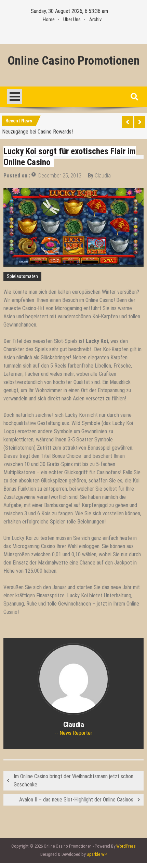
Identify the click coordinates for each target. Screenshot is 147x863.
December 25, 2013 (59, 175)
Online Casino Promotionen (74, 61)
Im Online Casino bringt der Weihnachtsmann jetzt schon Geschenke (73, 780)
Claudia (103, 175)
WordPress (126, 846)
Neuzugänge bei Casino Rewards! (37, 130)
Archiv (95, 19)
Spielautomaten (22, 276)
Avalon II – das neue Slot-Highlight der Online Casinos (76, 799)
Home (49, 19)
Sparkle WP (96, 854)
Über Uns (72, 19)
